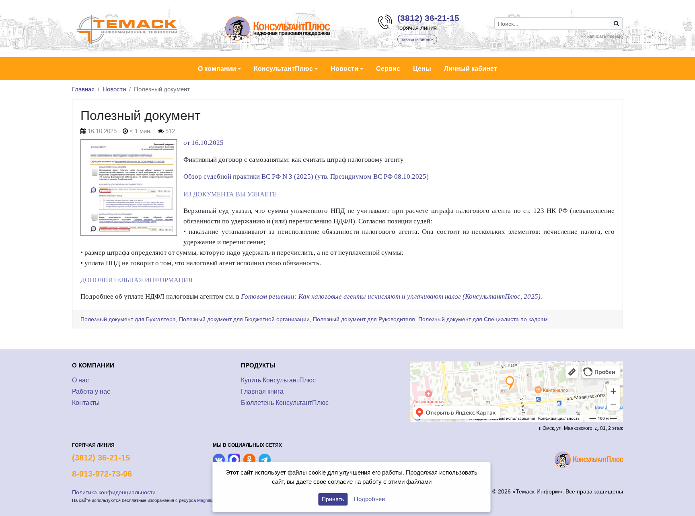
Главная (83, 89)
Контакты (86, 402)
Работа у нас (91, 391)
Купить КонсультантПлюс (278, 380)
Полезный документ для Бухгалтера (128, 319)
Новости (114, 89)
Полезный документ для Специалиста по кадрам (483, 319)
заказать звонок (417, 39)
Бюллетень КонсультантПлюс (285, 402)
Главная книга (262, 391)
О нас (80, 380)
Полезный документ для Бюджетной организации (244, 319)
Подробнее (369, 498)
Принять (333, 499)
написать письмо (605, 36)
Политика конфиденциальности (114, 492)
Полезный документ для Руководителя (364, 319)
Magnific (205, 500)
